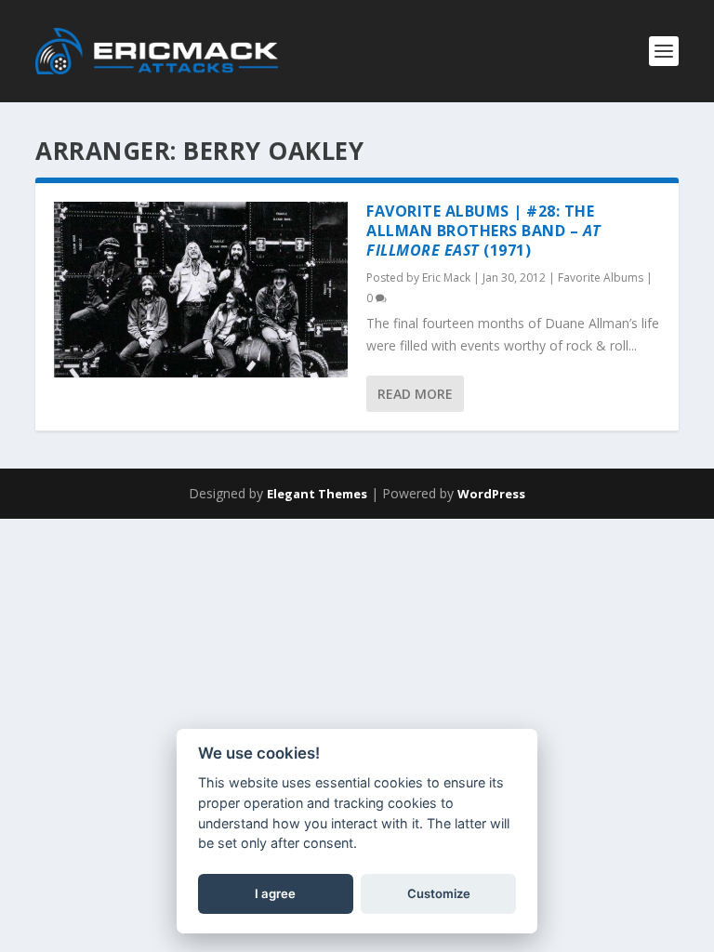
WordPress (491, 493)
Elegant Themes (317, 493)
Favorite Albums (600, 277)
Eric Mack (446, 277)
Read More (415, 394)
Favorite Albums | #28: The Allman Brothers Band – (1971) (484, 230)
